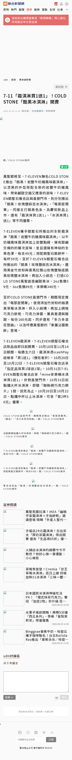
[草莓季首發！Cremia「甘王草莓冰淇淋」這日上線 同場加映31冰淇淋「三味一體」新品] (13, 574)
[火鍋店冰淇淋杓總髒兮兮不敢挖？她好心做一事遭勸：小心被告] (13, 555)
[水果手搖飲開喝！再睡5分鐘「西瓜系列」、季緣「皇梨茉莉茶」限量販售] (13, 617)
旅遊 (13, 80)
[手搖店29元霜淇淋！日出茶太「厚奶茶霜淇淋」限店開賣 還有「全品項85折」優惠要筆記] (13, 536)
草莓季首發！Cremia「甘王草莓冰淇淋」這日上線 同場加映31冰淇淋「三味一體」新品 (46, 573)
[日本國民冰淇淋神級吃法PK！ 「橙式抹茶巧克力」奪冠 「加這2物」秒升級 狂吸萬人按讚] (13, 598)
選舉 (29, 9)
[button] (61, 4)
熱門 (14, 9)
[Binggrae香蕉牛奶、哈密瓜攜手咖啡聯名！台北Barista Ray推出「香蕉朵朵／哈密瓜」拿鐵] (13, 636)
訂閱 (51, 739)
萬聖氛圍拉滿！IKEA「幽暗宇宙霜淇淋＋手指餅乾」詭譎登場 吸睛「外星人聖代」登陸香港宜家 (46, 515)
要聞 (21, 9)
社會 (60, 9)
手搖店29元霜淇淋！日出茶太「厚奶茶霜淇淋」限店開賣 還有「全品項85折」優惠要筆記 (46, 535)
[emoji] (56, 697)
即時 (6, 9)
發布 (64, 697)
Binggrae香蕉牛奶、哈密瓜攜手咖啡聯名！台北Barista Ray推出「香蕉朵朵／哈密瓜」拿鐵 (46, 635)
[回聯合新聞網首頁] (5, 4)
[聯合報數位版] (56, 4)
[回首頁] (16, 4)
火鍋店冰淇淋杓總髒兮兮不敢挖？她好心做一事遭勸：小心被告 (46, 554)
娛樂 (37, 9)
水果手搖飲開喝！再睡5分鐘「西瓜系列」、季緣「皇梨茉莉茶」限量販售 (47, 616)
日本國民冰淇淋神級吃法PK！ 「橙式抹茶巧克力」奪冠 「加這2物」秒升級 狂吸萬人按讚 (47, 597)
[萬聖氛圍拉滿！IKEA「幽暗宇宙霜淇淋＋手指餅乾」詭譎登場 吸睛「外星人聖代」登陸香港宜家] (13, 517)
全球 (52, 9)
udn (6, 80)
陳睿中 (40, 111)
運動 (45, 9)
